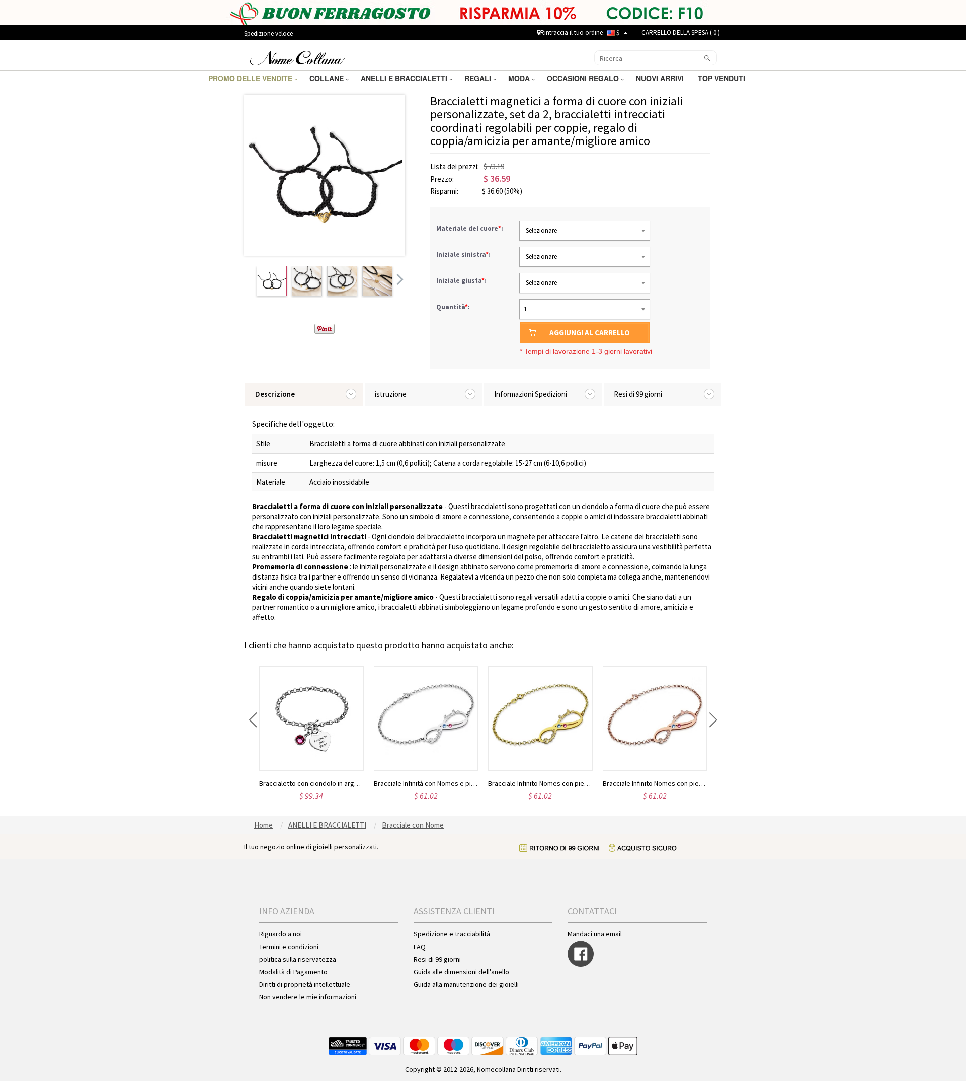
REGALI (478, 78)
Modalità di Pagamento (293, 971)
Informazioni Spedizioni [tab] (530, 394)
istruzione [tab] (391, 394)
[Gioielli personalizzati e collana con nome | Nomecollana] (297, 56)
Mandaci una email (595, 934)
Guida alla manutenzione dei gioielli (466, 984)
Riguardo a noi (280, 934)
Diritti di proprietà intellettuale (304, 984)
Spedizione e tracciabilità (452, 934)
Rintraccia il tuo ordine (571, 32)
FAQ (420, 946)
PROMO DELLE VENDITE (251, 78)
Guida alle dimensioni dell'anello (461, 971)
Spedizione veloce (268, 33)
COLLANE (327, 78)
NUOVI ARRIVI (661, 78)
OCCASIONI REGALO (584, 78)
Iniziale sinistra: (464, 254)
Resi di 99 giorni (437, 959)
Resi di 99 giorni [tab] (638, 394)
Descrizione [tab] (275, 394)
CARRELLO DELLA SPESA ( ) (680, 32)
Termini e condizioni (288, 946)
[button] (253, 720)
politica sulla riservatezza (297, 959)
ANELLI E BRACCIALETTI (405, 78)
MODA (520, 78)
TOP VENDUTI (722, 78)
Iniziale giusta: (462, 280)
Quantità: (453, 307)
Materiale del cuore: (470, 228)
